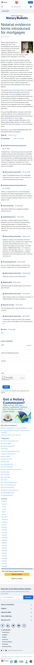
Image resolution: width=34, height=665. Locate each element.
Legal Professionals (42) (6, 467)
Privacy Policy (5, 632)
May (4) (3, 511)
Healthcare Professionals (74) (8, 454)
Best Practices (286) (6, 443)
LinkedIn (23, 124)
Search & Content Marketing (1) (8, 485)
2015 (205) (4, 550)
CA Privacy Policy (6, 646)
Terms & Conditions (7, 641)
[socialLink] (2, 626)
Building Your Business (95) (7, 446)
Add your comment (19, 138)
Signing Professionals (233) (7, 487)
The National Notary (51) (6, 495)
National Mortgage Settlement (18, 90)
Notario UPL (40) (5, 474)
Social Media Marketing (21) (7, 492)
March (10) (4, 517)
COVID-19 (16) (4, 448)
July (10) (4, 506)
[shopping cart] (28, 7)
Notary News (12, 135)
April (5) (4, 514)
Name (3, 345)
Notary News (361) (5, 477)
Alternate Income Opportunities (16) (9, 441)
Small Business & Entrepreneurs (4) (9, 490)
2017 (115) (4, 545)
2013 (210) (4, 555)
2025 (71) (4, 524)
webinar (6, 120)
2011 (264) (4, 561)
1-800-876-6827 (17, 6)
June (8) (4, 509)
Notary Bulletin (5, 11)
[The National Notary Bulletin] (17, 17)
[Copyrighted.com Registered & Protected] (5, 660)
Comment (3, 361)
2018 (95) (4, 543)
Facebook (16, 118)
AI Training (5, 644)
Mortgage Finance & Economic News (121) (11, 469)
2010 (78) (4, 563)
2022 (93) (4, 532)
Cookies (4, 637)
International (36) (5, 461)
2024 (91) (4, 527)
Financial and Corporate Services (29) (10, 451)
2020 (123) (4, 537)
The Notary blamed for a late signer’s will (11, 435)
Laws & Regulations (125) (7, 464)
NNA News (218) (5, 472)
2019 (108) (4, 540)
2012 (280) (4, 558)
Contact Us (5, 639)
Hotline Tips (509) (5, 456)
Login (30, 2)
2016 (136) (4, 548)
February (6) (5, 519)
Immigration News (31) (6, 459)
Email (9, 353)
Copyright (4, 634)
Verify (2, 373)
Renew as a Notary (17, 578)
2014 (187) (4, 553)
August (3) (4, 504)
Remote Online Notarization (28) (9, 482)
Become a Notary (17, 574)
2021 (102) (4, 535)
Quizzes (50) (4, 479)
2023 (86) (4, 530)
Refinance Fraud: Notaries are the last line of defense (14, 428)
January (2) (4, 522)
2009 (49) (4, 566)
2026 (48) (4, 501)
